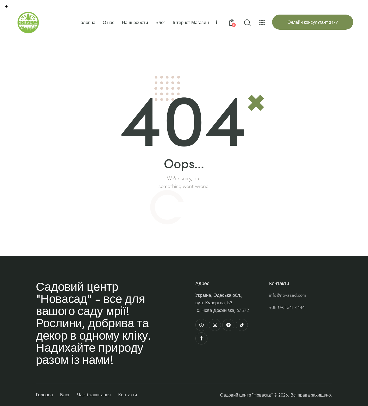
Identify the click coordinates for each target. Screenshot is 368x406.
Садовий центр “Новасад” (246, 395)
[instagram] (215, 325)
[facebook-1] (201, 338)
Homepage (184, 209)
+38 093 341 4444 (287, 307)
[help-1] (201, 325)
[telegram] (228, 325)
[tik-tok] (242, 325)
